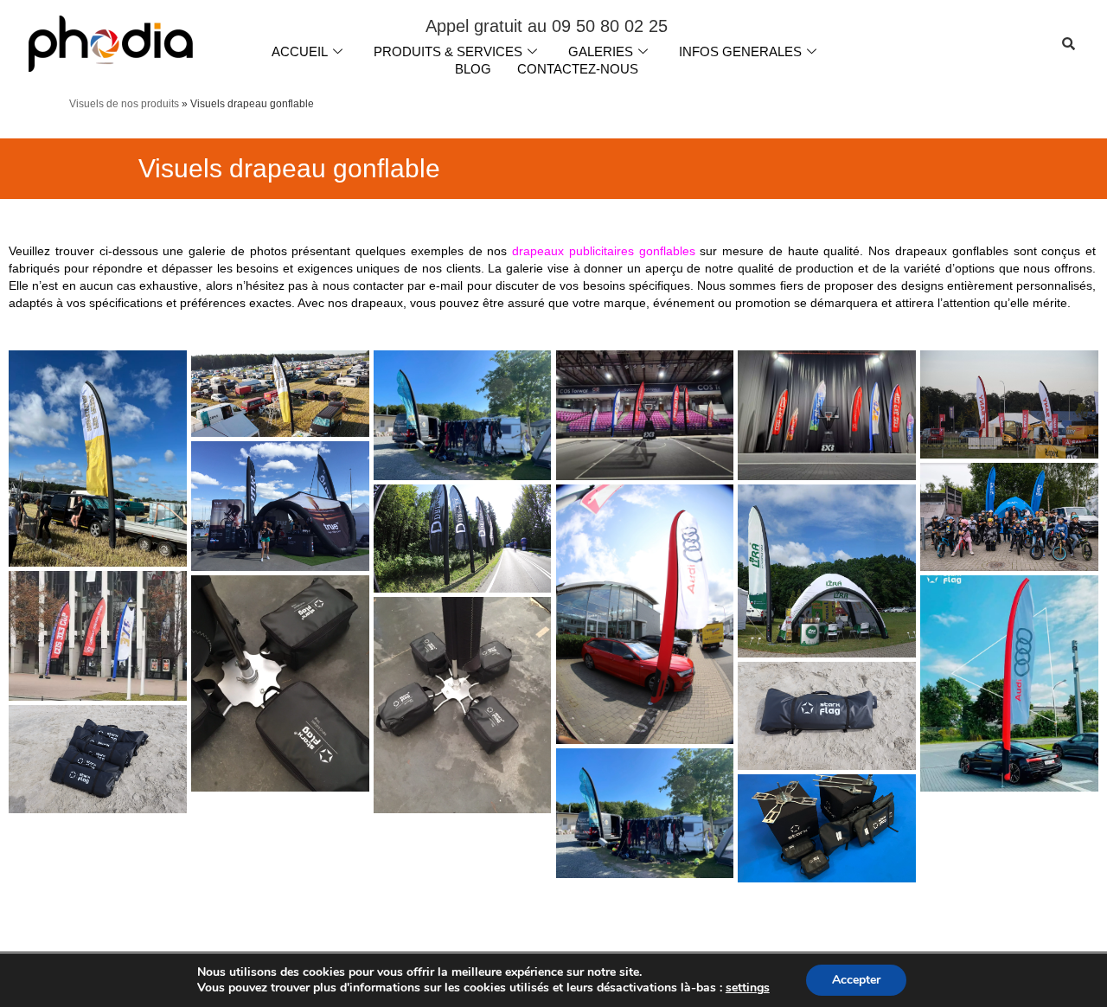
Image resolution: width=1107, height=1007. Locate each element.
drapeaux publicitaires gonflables (603, 251)
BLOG (473, 68)
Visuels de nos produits (124, 104)
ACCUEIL (300, 51)
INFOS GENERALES (740, 51)
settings (748, 988)
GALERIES (600, 51)
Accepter (856, 980)
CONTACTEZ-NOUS (577, 68)
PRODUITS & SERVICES (448, 51)
